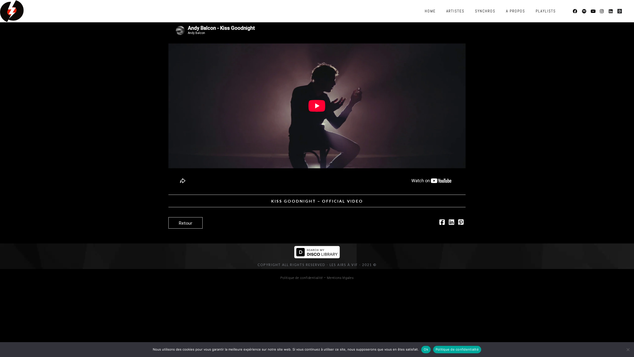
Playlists (546, 11)
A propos (515, 11)
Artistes (455, 11)
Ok (426, 349)
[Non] (627, 349)
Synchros (485, 11)
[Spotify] (584, 11)
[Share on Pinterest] (461, 222)
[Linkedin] (610, 11)
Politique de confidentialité (457, 349)
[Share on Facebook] (442, 222)
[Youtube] (592, 11)
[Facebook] (575, 11)
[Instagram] (601, 11)
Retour (185, 223)
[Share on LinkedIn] (451, 222)
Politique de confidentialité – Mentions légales (317, 278)
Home (430, 11)
